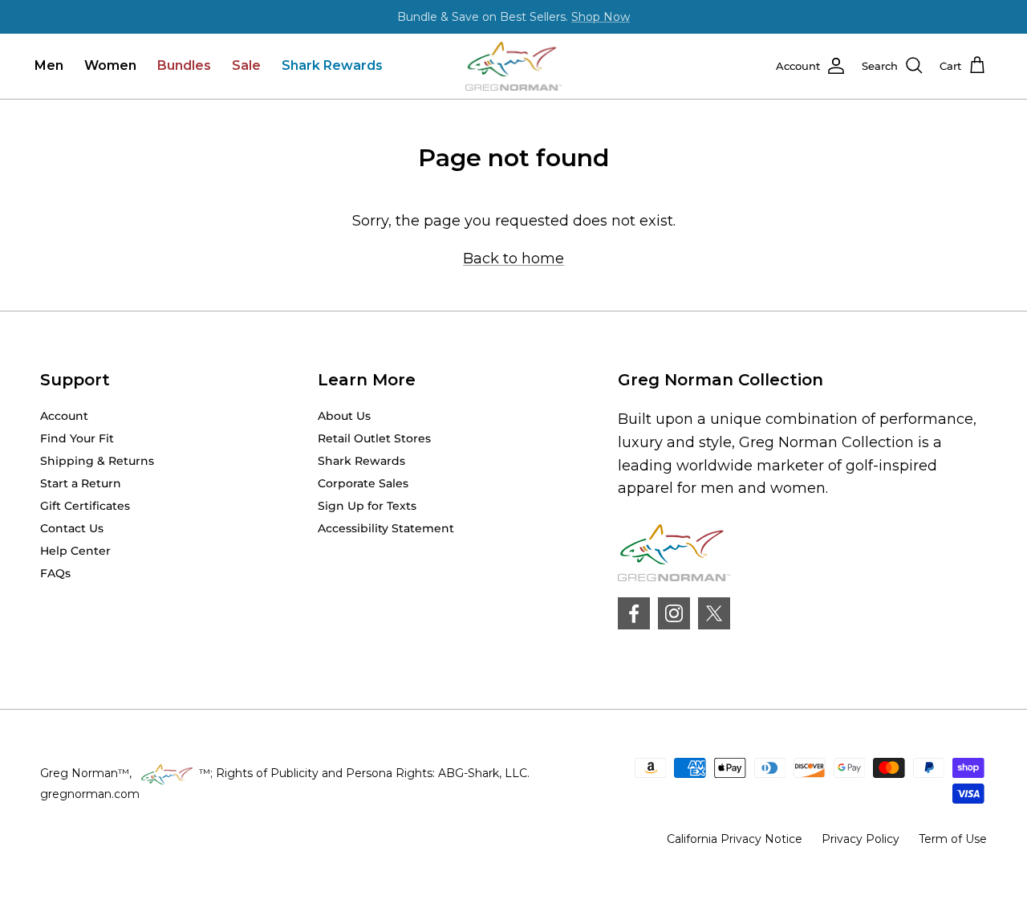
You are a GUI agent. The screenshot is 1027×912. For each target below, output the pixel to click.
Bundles (184, 65)
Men (49, 65)
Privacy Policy (860, 839)
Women (110, 65)
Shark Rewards (332, 65)
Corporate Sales (363, 483)
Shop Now (600, 17)
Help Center (75, 551)
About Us (344, 416)
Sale (246, 65)
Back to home (513, 258)
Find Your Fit (77, 438)
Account (64, 416)
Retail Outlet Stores (374, 438)
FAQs (55, 573)
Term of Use (953, 839)
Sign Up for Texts (367, 506)
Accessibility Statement (386, 528)
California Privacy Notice (734, 839)
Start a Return (80, 483)
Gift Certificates (85, 506)
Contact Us (72, 528)
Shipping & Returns (97, 461)
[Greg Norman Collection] (513, 66)
